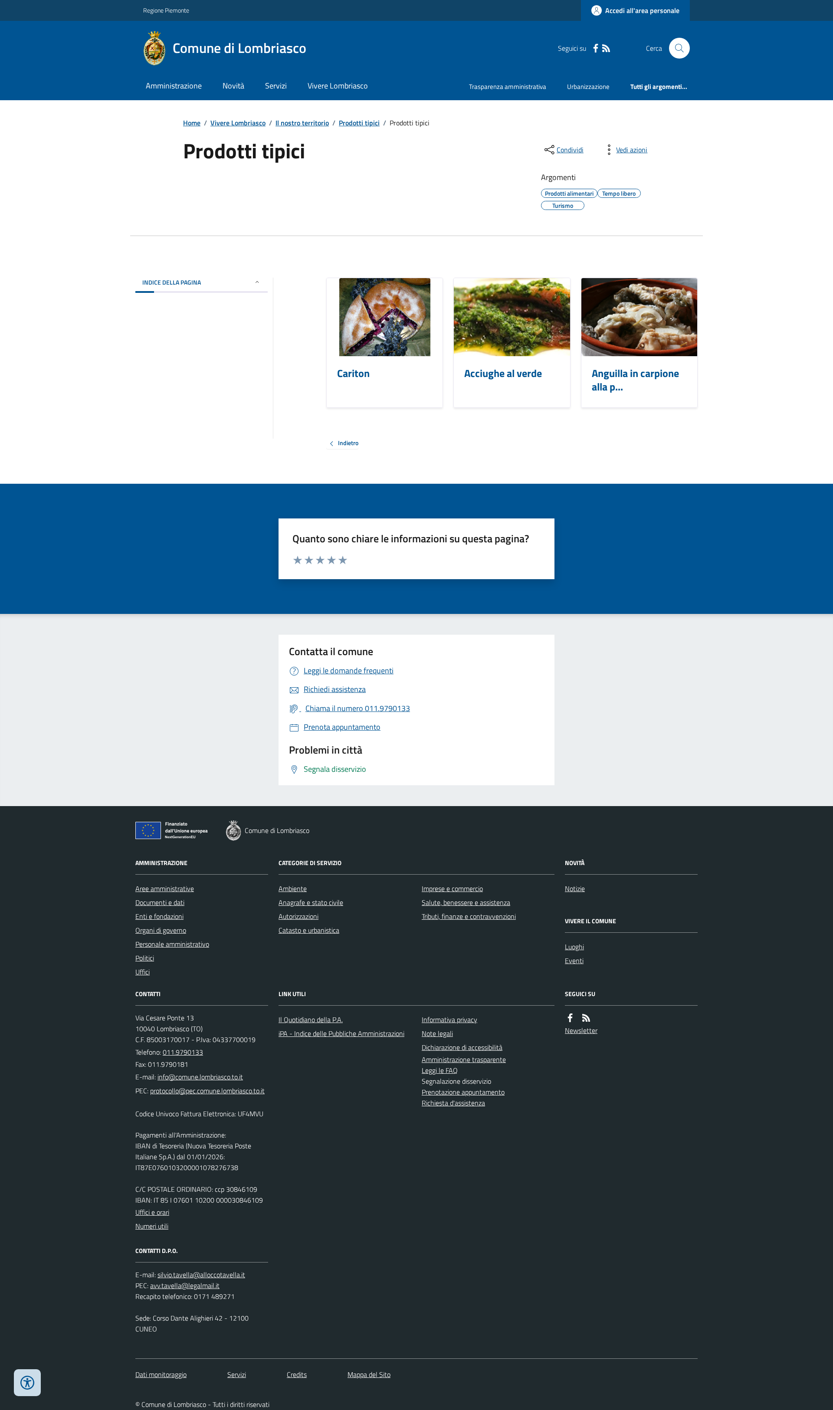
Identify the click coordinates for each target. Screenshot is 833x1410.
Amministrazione (174, 86)
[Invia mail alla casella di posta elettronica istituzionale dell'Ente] (200, 1077)
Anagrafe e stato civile (311, 902)
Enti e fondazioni (159, 916)
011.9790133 (183, 1052)
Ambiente (293, 888)
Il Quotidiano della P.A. (311, 1019)
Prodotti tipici (359, 123)
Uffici (142, 972)
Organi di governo (160, 930)
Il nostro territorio (302, 123)
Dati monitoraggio (161, 1374)
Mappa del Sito (369, 1374)
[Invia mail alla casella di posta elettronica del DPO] (201, 1274)
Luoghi (574, 946)
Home (191, 123)
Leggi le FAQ (440, 1070)
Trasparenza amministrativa (507, 87)
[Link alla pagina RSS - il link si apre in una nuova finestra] (606, 48)
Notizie (575, 888)
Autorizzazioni (298, 916)
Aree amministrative (164, 888)
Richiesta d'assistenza (453, 1103)
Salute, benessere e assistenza (466, 902)
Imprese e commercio (452, 888)
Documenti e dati (159, 902)
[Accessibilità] (27, 1383)
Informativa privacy (449, 1019)
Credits (297, 1374)
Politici (144, 958)
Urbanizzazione (588, 87)
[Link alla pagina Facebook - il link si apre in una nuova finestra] (595, 48)
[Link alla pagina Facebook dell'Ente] (570, 1018)
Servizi (276, 86)
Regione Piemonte (166, 10)
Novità (233, 86)
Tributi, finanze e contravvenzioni (469, 916)
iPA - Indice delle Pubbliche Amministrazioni (341, 1033)
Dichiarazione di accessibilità (462, 1047)
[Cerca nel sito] (676, 48)
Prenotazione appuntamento (463, 1092)
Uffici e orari (152, 1212)
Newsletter (581, 1030)
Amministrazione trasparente (464, 1059)
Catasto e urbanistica (309, 930)
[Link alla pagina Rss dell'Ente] (586, 1018)
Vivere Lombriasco (338, 86)
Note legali (437, 1033)
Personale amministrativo (172, 944)
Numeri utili (151, 1226)
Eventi (574, 960)
